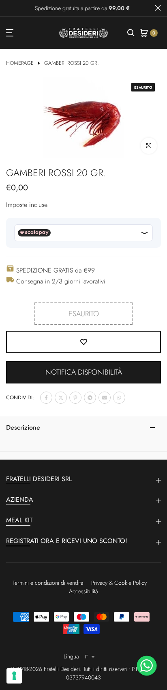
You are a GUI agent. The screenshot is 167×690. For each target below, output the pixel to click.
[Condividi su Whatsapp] (119, 398)
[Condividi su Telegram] (90, 398)
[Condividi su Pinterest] (75, 398)
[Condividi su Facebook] (46, 398)
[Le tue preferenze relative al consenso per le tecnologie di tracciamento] (14, 676)
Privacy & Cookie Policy (119, 583)
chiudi (158, 8)
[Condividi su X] (61, 398)
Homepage (20, 63)
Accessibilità (83, 591)
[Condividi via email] (104, 398)
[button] (83, 372)
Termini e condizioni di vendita (48, 583)
